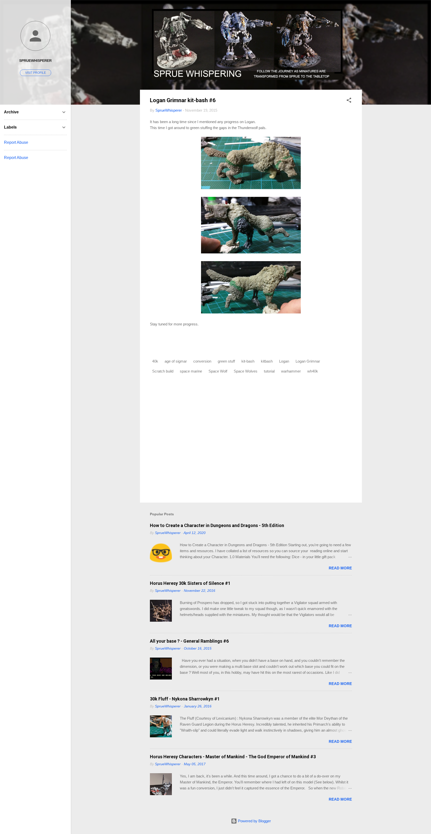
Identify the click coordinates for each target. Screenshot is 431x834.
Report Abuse (16, 142)
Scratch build (162, 371)
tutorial (269, 371)
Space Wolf (218, 371)
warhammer (291, 371)
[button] (349, 101)
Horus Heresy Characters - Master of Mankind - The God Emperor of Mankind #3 (233, 756)
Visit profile (35, 73)
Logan (284, 361)
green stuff (226, 361)
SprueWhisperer (35, 61)
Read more (340, 568)
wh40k (312, 371)
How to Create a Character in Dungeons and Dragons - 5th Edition (217, 525)
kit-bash (247, 361)
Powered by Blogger (254, 821)
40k (155, 361)
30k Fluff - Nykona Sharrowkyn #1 (185, 698)
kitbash (267, 361)
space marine (191, 371)
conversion (202, 361)
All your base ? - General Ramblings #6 (189, 641)
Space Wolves (245, 371)
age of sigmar (176, 361)
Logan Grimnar (308, 361)
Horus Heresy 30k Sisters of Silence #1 (190, 583)
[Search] (359, 13)
